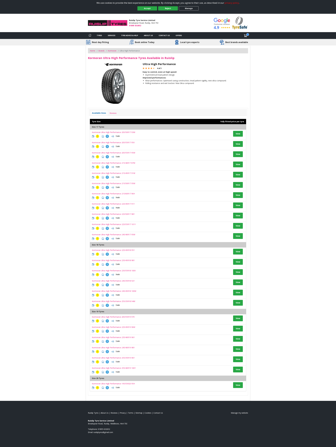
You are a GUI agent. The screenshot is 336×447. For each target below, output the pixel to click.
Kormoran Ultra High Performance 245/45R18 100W (114, 291)
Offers (179, 35)
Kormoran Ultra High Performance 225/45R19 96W (113, 327)
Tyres (99, 35)
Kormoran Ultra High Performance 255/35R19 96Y (113, 358)
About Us (148, 35)
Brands (101, 50)
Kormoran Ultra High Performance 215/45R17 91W (113, 173)
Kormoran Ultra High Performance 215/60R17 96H (113, 193)
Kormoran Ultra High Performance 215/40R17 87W (113, 163)
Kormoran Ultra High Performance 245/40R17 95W (113, 234)
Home (92, 50)
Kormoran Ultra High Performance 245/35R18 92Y (113, 281)
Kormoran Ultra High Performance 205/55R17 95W (113, 152)
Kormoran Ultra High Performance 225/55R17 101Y (114, 224)
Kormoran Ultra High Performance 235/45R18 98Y (113, 260)
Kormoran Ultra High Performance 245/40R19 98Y (113, 347)
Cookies (148, 413)
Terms (130, 413)
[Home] (90, 35)
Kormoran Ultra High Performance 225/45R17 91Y (113, 204)
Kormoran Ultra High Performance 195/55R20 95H (113, 383)
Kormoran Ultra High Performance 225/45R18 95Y (113, 250)
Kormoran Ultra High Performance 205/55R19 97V (113, 317)
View (238, 133)
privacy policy (232, 2)
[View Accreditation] (240, 23)
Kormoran (112, 50)
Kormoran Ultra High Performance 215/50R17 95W (113, 183)
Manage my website (239, 413)
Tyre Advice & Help (129, 35)
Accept (147, 8)
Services (111, 35)
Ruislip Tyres (93, 413)
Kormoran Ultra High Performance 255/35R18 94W (113, 301)
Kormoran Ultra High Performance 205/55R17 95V (113, 142)
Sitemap (138, 413)
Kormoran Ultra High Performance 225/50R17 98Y (113, 214)
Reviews (113, 113)
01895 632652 (135, 25)
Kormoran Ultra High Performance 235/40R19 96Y (113, 337)
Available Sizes (99, 113)
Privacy (123, 413)
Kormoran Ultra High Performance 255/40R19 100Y (114, 368)
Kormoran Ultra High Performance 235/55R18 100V (114, 270)
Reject (168, 8)
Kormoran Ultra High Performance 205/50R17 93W (113, 132)
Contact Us (164, 35)
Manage (189, 8)
